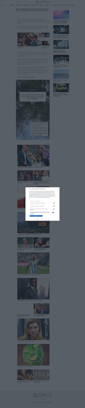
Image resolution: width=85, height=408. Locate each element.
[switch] (53, 203)
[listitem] (42, 201)
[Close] (58, 189)
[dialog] (42, 204)
